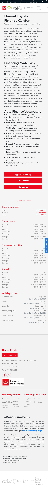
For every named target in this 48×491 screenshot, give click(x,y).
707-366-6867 (41, 212)
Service (16, 394)
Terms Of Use (14, 481)
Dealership (40, 394)
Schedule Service (16, 400)
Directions (38, 402)
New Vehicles (7, 399)
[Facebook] (4, 375)
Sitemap (19, 481)
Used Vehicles (7, 402)
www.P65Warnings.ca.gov (33, 430)
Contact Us (23, 186)
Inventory (7, 394)
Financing (29, 394)
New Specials (23, 180)
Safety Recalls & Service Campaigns (39, 481)
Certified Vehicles (5, 406)
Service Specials (16, 405)
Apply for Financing (23, 174)
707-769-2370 (41, 215)
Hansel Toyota (4, 481)
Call (24, 201)
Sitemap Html (26, 481)
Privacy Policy (9, 481)
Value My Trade (27, 405)
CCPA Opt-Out (45, 481)
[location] (42, 2)
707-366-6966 (41, 210)
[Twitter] (9, 375)
